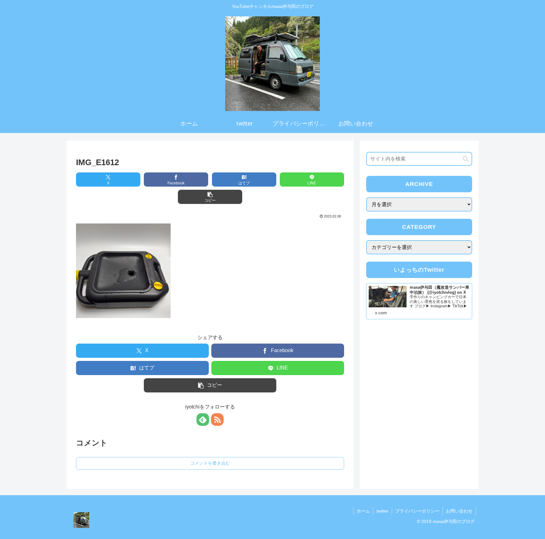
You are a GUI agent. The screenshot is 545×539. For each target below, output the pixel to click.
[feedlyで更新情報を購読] (202, 419)
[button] (210, 197)
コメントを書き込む (210, 463)
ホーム (363, 510)
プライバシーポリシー (417, 510)
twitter (383, 510)
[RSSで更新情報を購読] (217, 419)
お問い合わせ (459, 510)
